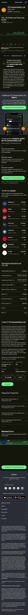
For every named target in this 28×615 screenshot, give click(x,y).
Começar (7, 384)
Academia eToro (13, 183)
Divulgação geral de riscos (6, 585)
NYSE (20, 377)
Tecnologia (8, 377)
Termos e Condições (20, 577)
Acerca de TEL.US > (16, 55)
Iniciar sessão (18, 2)
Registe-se (3, 47)
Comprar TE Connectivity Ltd (14, 107)
